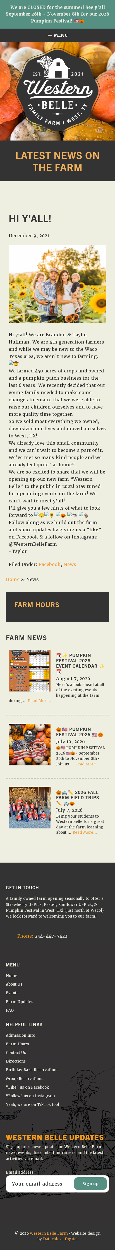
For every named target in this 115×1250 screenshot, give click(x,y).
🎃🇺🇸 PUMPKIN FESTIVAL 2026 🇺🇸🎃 (80, 731)
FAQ (10, 1010)
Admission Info (20, 1035)
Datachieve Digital (60, 1239)
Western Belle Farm (49, 1233)
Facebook (50, 564)
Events (12, 993)
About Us (14, 984)
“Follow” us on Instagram (30, 1096)
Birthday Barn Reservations (32, 1070)
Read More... (40, 701)
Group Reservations (24, 1078)
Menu (60, 35)
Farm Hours (17, 1044)
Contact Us (16, 1052)
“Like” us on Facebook (27, 1087)
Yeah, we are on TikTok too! (32, 1104)
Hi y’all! (30, 218)
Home (13, 579)
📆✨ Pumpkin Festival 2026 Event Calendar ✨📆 (80, 663)
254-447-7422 (42, 936)
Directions (16, 1061)
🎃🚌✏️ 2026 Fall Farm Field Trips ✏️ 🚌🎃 (77, 797)
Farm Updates (19, 1002)
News (70, 564)
